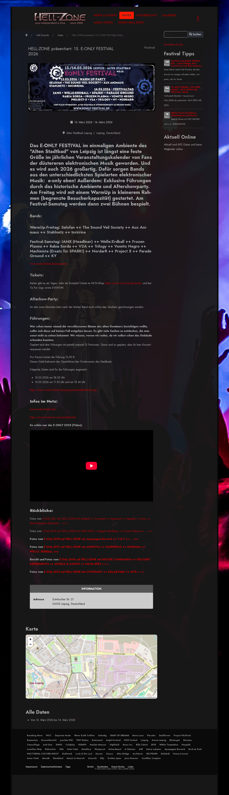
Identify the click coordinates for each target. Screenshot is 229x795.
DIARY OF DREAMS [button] (119, 735)
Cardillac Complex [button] (151, 758)
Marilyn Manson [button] (98, 744)
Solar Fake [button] (72, 749)
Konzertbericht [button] (48, 740)
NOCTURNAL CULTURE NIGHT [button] (43, 753)
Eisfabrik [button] (165, 753)
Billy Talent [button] (142, 744)
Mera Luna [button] (138, 735)
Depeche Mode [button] (63, 735)
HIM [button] (61, 749)
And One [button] (47, 744)
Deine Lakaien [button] (153, 749)
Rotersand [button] (97, 740)
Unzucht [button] (92, 758)
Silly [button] (102, 758)
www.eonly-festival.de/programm (48, 264)
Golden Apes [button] (114, 758)
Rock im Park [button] (195, 749)
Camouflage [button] (33, 744)
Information (91, 589)
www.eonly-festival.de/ (43, 409)
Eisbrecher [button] (50, 749)
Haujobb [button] (186, 744)
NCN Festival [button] (130, 740)
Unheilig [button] (102, 735)
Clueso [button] (109, 753)
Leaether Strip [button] (34, 749)
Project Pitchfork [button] (182, 735)
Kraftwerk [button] (67, 753)
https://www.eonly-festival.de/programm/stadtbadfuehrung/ (64, 390)
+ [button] (30, 639)
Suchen (196, 34)
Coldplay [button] (70, 744)
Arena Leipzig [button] (159, 740)
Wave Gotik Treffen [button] (84, 735)
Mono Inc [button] (127, 744)
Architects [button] (138, 753)
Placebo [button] (151, 735)
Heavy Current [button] (180, 753)
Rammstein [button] (32, 740)
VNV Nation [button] (82, 740)
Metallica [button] (86, 749)
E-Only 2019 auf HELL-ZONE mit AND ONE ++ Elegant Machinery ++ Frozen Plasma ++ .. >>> (97, 531)
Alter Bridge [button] (123, 753)
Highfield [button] (114, 744)
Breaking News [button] (35, 735)
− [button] (30, 644)
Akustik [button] (45, 758)
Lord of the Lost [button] (84, 753)
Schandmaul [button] (114, 749)
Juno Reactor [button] (131, 758)
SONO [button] (59, 744)
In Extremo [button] (130, 749)
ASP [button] (141, 749)
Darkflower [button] (164, 735)
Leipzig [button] (144, 740)
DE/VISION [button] (151, 753)
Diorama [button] (187, 740)
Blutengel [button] (174, 740)
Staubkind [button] (58, 758)
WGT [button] (48, 735)
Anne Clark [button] (33, 758)
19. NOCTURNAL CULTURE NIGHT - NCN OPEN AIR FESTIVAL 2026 (185, 89)
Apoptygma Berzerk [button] (175, 749)
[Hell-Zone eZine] (60, 19)
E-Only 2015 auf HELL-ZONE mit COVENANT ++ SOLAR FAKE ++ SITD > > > (94, 572)
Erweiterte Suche (173, 44)
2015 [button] (153, 744)
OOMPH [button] (82, 744)
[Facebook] (198, 17)
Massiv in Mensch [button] (76, 758)
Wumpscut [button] (100, 749)
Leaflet (127, 697)
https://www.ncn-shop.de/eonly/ (123, 283)
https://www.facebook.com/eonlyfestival (53, 417)
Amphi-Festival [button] (113, 740)
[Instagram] (198, 20)
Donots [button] (99, 753)
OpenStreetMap (139, 697)
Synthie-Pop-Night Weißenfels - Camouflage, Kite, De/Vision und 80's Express (186, 63)
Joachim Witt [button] (66, 740)
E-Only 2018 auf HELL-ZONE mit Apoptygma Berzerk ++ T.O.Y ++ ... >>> (90, 539)
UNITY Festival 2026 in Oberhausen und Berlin (184, 114)
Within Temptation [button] (168, 744)
